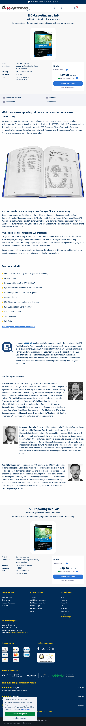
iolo (62, 606)
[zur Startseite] (15, 7)
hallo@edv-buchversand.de (18, 633)
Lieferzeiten (6, 600)
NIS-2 (32, 611)
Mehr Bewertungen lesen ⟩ (43, 711)
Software (33, 597)
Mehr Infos (26, 709)
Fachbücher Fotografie (37, 603)
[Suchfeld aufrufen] (55, 8)
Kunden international (9, 603)
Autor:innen (51, 102)
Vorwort (52, 98)
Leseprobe (10, 102)
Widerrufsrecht (42, 720)
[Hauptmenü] (82, 8)
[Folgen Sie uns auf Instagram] (49, 649)
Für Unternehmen (36, 609)
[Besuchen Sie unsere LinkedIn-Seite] (54, 649)
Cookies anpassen (19, 718)
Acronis (63, 597)
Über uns (5, 606)
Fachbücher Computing (38, 600)
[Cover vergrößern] (43, 44)
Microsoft (64, 603)
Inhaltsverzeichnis (13, 98)
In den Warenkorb (68, 84)
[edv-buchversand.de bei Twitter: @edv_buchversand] (43, 649)
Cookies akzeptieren (20, 714)
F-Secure (64, 600)
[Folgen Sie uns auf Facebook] (38, 649)
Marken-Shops (35, 606)
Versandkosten (7, 597)
